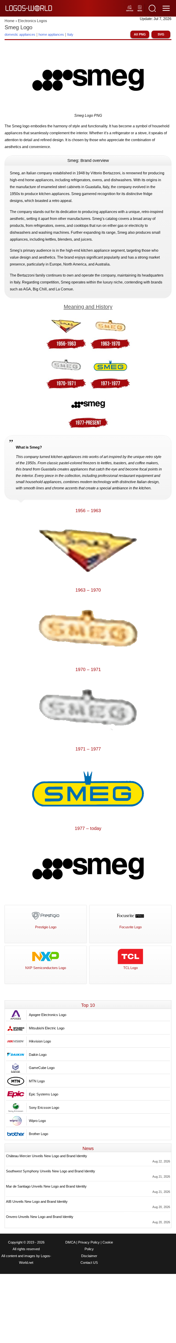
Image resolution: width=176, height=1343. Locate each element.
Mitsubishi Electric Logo (46, 1028)
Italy (70, 34)
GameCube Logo (42, 1068)
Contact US (89, 1262)
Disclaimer (89, 1256)
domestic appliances (20, 34)
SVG (161, 34)
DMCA (70, 1242)
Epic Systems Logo (43, 1094)
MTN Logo (37, 1081)
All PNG (140, 34)
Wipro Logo (37, 1121)
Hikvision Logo (40, 1041)
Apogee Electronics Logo (47, 1015)
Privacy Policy (89, 1242)
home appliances (51, 34)
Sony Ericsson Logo (44, 1107)
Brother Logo (38, 1134)
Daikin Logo (38, 1055)
